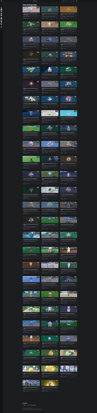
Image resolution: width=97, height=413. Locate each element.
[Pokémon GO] (1, 8)
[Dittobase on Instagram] (23, 405)
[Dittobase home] (1, 1)
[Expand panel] (2, 1)
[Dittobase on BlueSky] (31, 405)
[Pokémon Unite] (1, 11)
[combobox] (70, 1)
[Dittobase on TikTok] (25, 405)
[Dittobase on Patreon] (34, 405)
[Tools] (1, 29)
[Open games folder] (1, 24)
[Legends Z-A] (1, 18)
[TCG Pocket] (1, 13)
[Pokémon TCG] (1, 15)
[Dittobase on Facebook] (27, 405)
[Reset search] (74, 1)
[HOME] (1, 21)
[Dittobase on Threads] (29, 405)
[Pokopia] (1, 9)
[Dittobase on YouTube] (24, 405)
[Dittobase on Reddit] (32, 405)
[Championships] (1, 27)
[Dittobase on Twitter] (28, 405)
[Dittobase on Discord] (35, 405)
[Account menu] (76, 1)
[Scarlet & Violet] (1, 20)
